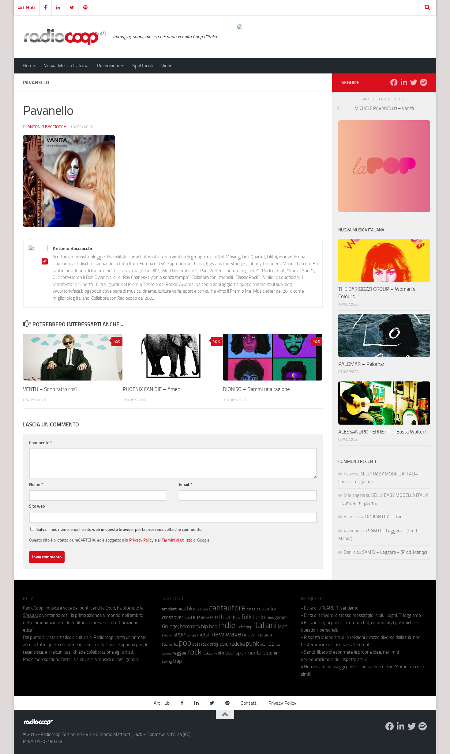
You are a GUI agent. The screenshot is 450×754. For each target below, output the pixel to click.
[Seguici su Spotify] (423, 82)
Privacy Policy (141, 540)
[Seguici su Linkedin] (403, 82)
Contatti (249, 703)
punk (252, 643)
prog (214, 644)
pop (184, 643)
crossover (172, 617)
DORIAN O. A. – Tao (384, 517)
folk (247, 617)
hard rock (190, 626)
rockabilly (209, 653)
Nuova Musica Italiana (65, 66)
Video (166, 66)
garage (281, 617)
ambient (169, 609)
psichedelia (232, 643)
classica (253, 609)
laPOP (178, 635)
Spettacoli (142, 66)
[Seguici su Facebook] (394, 82)
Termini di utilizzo (177, 540)
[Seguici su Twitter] (413, 82)
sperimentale (250, 652)
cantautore (227, 608)
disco (205, 618)
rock (194, 652)
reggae (179, 653)
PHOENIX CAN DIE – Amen (151, 389)
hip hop (209, 626)
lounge (191, 635)
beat (182, 609)
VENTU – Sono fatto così (50, 389)
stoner (272, 653)
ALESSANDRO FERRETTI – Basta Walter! (382, 432)
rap (270, 643)
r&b (262, 644)
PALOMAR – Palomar (361, 364)
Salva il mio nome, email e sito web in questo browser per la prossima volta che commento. (119, 529)
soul (229, 652)
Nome (36, 484)
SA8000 (30, 615)
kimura (166, 635)
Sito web (37, 506)
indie (227, 625)
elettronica (225, 617)
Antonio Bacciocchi (47, 126)
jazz (282, 626)
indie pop (244, 626)
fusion (269, 617)
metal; (204, 635)
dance (192, 617)
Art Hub (26, 7)
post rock (200, 644)
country (268, 609)
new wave (226, 634)
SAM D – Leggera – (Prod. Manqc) (394, 552)
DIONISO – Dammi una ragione (256, 389)
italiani (265, 625)
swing (167, 661)
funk (258, 617)
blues (193, 608)
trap (177, 661)
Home (29, 66)
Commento (40, 442)
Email (185, 484)
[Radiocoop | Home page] (65, 37)
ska (221, 653)
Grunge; (170, 626)
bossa (204, 609)
